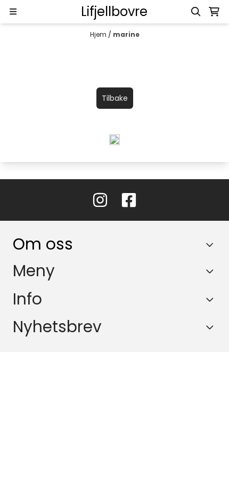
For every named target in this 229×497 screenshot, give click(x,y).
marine (126, 34)
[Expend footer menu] (212, 271)
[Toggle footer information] (212, 244)
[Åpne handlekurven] (214, 12)
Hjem (99, 34)
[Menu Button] (13, 11)
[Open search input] (196, 12)
